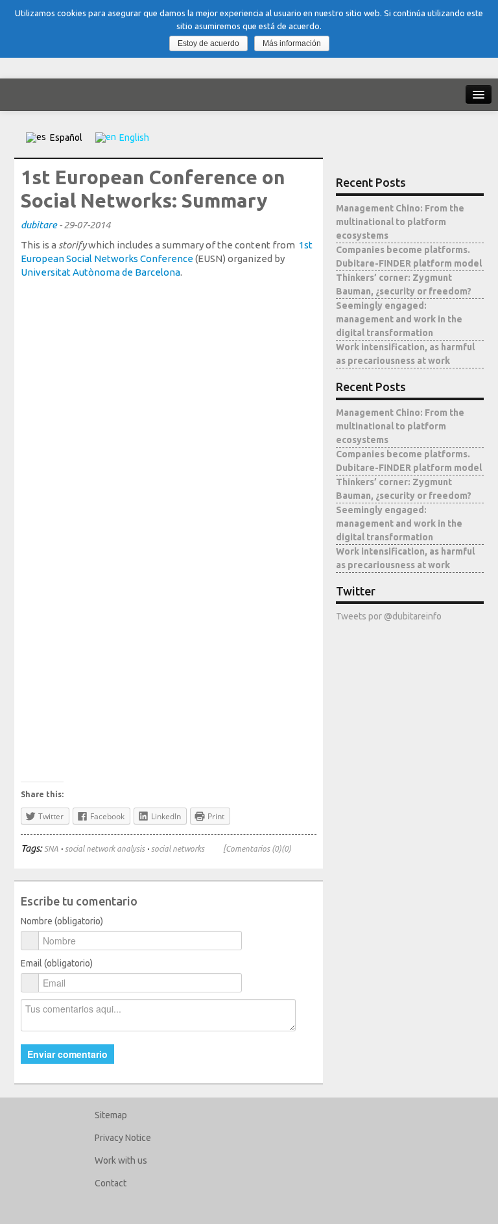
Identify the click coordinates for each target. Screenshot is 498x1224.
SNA (51, 849)
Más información (292, 43)
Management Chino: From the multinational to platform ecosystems (400, 222)
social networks (177, 849)
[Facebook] (124, 1206)
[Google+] (162, 1206)
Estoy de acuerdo (208, 43)
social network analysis (105, 849)
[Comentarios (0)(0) (257, 849)
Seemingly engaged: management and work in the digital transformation (399, 319)
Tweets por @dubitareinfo (389, 616)
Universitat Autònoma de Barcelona (100, 272)
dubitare (39, 224)
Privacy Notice (123, 1138)
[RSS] (199, 1206)
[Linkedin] (143, 1206)
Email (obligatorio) (57, 963)
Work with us (121, 1160)
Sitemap (111, 1115)
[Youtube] (180, 1206)
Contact (110, 1183)
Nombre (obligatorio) (62, 921)
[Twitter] (105, 1206)
